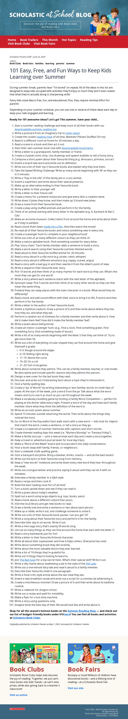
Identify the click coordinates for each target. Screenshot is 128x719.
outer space (73, 133)
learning (49, 63)
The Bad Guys (28, 560)
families (39, 63)
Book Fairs (28, 63)
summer (70, 63)
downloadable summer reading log (35, 129)
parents (60, 63)
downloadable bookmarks (77, 148)
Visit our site (75, 688)
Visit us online (18, 695)
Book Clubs (15, 63)
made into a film (53, 226)
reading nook (44, 137)
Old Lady (91, 563)
